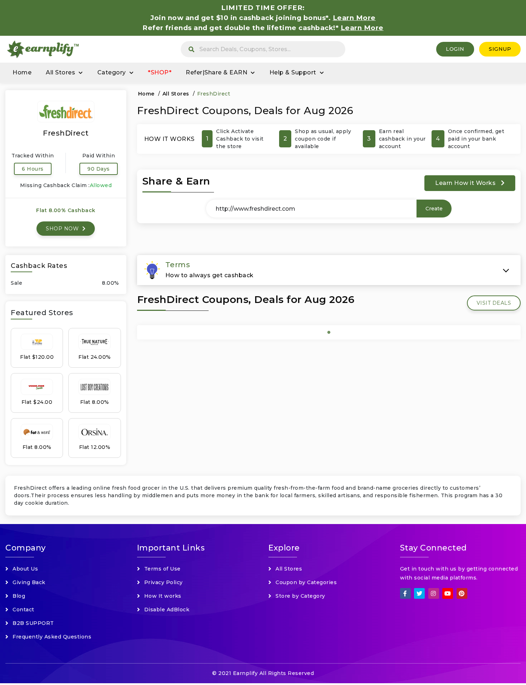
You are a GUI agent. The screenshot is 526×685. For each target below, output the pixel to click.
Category (111, 72)
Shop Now (63, 228)
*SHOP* (159, 72)
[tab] (329, 270)
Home (22, 72)
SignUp (500, 49)
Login (455, 49)
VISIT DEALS (494, 303)
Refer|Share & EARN (216, 72)
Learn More (362, 28)
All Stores (60, 72)
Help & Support (292, 72)
